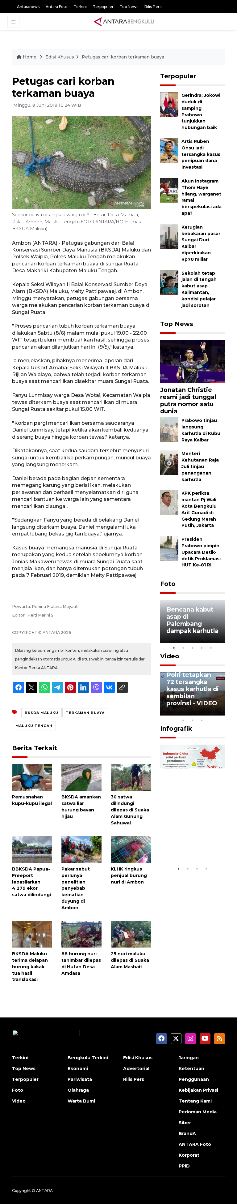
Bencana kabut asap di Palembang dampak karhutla (192, 620)
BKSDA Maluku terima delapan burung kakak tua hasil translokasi (30, 966)
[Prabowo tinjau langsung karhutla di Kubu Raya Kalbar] (169, 429)
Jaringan (189, 1057)
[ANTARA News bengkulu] (124, 21)
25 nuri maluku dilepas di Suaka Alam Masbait (130, 960)
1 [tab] (174, 648)
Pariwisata (80, 1079)
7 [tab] (220, 712)
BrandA (187, 1133)
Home (30, 57)
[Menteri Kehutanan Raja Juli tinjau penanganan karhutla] (169, 463)
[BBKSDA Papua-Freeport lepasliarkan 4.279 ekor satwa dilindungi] (32, 849)
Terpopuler (103, 6)
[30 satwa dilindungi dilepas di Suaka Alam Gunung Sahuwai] (131, 777)
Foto (168, 583)
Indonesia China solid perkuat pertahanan (191, 844)
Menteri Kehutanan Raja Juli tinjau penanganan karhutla (200, 466)
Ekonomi (78, 1068)
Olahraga (78, 1090)
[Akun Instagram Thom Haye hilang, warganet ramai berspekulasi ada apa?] (169, 190)
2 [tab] (183, 648)
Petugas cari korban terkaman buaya (123, 57)
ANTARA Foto (195, 1144)
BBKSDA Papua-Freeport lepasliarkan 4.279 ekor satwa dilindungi (31, 881)
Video (169, 656)
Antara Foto (57, 6)
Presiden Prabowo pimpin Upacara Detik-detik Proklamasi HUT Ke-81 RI (201, 552)
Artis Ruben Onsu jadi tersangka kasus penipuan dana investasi (200, 154)
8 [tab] (183, 720)
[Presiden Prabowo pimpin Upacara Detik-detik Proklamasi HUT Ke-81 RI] (169, 548)
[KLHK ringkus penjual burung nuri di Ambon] (131, 849)
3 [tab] (192, 648)
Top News (129, 6)
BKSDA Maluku (41, 713)
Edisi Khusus (59, 57)
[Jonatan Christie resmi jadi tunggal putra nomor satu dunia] (192, 361)
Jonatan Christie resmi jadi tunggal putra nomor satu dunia (188, 400)
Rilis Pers (152, 6)
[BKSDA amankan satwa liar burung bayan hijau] (81, 777)
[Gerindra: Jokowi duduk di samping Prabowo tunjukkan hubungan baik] (169, 104)
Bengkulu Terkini (88, 1057)
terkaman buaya (85, 713)
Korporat (189, 1155)
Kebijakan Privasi (198, 1090)
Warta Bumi (81, 1101)
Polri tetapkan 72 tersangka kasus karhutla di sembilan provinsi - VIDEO (192, 689)
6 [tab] (211, 712)
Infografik (176, 728)
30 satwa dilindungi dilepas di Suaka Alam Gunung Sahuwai (130, 809)
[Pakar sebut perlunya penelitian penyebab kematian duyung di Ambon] (81, 849)
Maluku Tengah (33, 726)
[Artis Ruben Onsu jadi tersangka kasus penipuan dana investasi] (169, 150)
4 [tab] (202, 648)
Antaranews (28, 6)
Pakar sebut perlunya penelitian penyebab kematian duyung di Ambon (75, 888)
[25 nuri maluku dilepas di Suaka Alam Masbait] (131, 934)
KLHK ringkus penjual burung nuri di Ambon (129, 875)
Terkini (80, 6)
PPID (184, 1166)
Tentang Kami (195, 1101)
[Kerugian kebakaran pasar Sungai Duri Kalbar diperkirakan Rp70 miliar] (169, 236)
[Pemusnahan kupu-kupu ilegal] (32, 777)
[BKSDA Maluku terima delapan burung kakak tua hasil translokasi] (32, 934)
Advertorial (136, 1068)
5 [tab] (211, 648)
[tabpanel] (192, 621)
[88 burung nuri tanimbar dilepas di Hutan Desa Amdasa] (81, 934)
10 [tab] (202, 720)
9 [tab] (192, 720)
